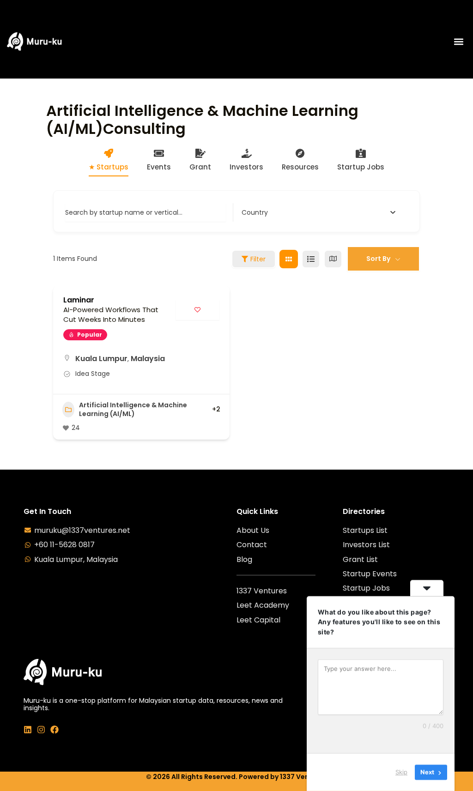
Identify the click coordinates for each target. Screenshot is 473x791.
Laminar (78, 300)
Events (159, 167)
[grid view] (288, 259)
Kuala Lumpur (101, 358)
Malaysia (148, 358)
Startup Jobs (360, 167)
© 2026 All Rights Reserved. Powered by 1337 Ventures (236, 776)
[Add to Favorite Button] (197, 309)
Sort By (378, 258)
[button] (458, 41)
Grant (200, 167)
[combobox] (319, 212)
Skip (401, 772)
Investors (246, 167)
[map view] (333, 259)
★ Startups (108, 167)
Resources (300, 167)
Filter (258, 259)
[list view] (311, 259)
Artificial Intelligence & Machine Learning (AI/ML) (133, 409)
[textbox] (255, 212)
